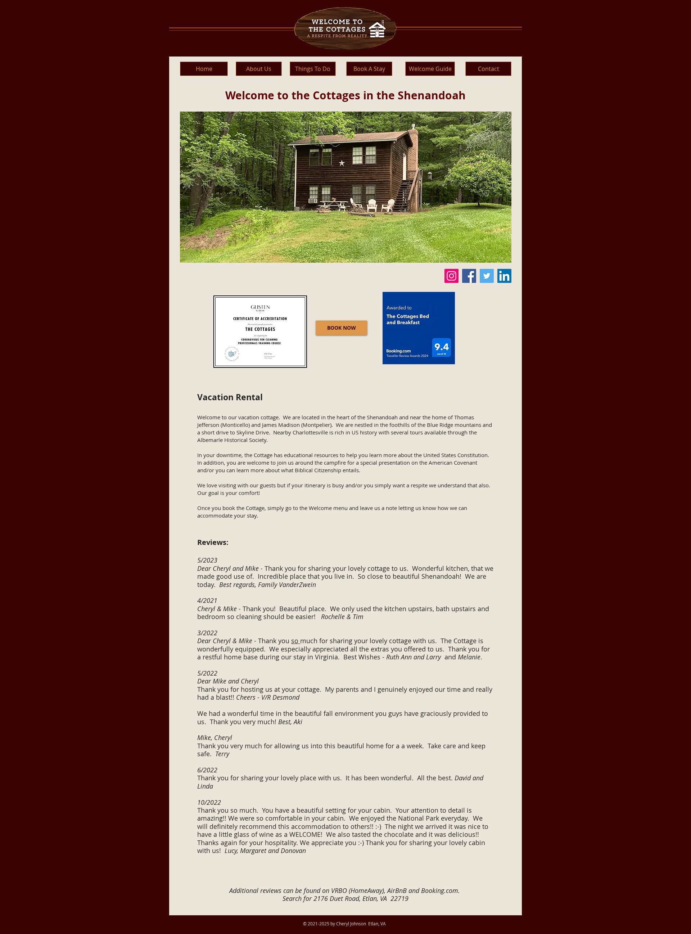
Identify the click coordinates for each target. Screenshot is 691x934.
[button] (345, 187)
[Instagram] (451, 276)
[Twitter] (487, 276)
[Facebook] (469, 276)
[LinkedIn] (504, 276)
